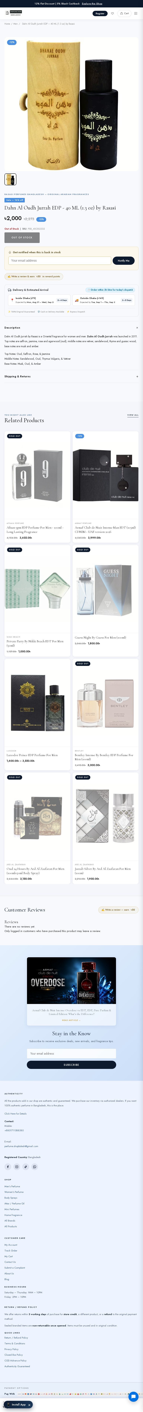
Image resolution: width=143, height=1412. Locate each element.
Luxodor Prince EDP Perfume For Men (32, 755)
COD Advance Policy (15, 1360)
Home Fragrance (13, 1215)
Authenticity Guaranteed (17, 1366)
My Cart (8, 1256)
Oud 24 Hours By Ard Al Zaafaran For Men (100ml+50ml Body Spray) (35, 871)
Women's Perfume (13, 1192)
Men (15, 23)
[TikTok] (25, 1166)
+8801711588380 (14, 1130)
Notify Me (123, 261)
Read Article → (71, 1020)
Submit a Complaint (14, 1267)
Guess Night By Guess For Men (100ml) (100, 637)
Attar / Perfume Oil (14, 1203)
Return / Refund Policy (16, 1337)
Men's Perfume (12, 1186)
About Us (9, 1273)
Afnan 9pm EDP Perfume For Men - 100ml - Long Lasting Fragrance (35, 530)
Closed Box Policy (13, 1355)
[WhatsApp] (34, 1166)
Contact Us (10, 1262)
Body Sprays (10, 1198)
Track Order (10, 1250)
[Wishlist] (112, 13)
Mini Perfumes (11, 1209)
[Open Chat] (133, 1397)
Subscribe (71, 1065)
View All (133, 414)
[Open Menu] (136, 13)
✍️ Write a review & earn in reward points (34, 276)
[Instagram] (16, 1166)
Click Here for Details (15, 1113)
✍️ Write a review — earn (118, 910)
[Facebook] (7, 1166)
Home (7, 23)
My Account (10, 1245)
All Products (10, 1226)
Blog (6, 1279)
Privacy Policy (11, 1349)
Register (100, 13)
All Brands (9, 1220)
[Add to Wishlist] (64, 437)
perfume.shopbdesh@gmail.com (21, 1146)
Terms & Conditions (14, 1343)
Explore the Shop (92, 3)
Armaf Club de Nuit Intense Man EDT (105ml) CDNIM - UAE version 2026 (105, 530)
